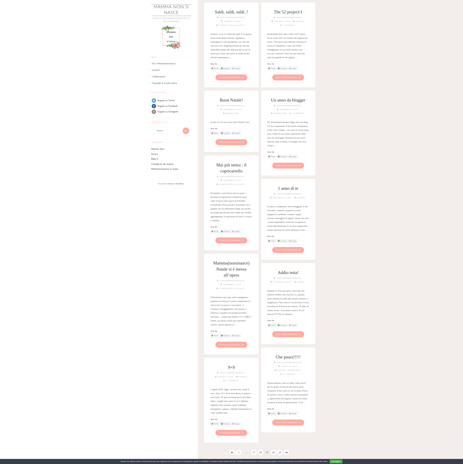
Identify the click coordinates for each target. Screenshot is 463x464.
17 (254, 452)
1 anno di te (288, 188)
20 (273, 452)
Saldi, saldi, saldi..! (231, 12)
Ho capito (336, 461)
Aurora (154, 154)
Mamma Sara (157, 149)
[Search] (186, 131)
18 (260, 452)
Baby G (154, 159)
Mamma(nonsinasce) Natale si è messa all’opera (231, 269)
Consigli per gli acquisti (162, 164)
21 (280, 452)
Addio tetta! (288, 272)
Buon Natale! (231, 100)
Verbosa (170, 184)
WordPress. (180, 184)
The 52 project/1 (288, 12)
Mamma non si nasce (171, 10)
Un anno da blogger (288, 100)
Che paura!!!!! (288, 357)
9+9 (231, 367)
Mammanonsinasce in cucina (164, 169)
